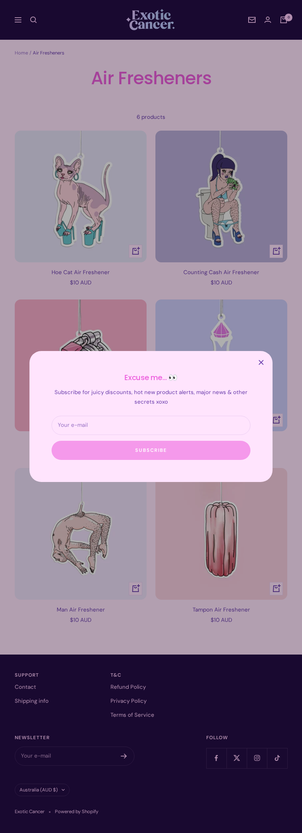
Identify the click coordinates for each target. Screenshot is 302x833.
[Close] (261, 362)
